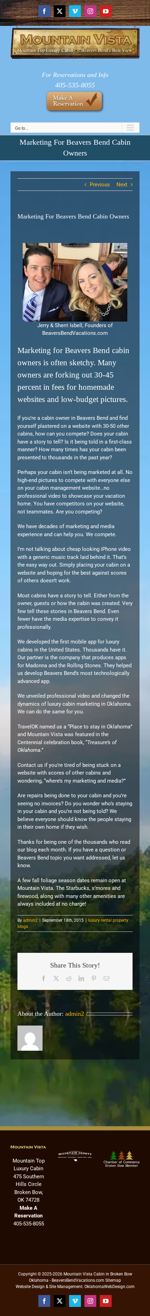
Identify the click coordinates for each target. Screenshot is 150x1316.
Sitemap (113, 1280)
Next (122, 184)
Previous (100, 184)
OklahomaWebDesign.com (109, 1286)
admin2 (30, 920)
